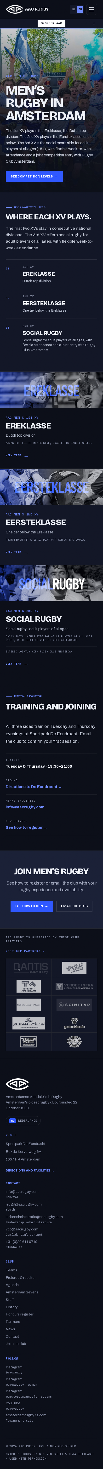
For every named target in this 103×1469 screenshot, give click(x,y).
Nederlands (24, 1120)
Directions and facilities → (30, 1170)
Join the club (16, 1344)
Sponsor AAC (51, 23)
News (10, 1329)
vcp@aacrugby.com (22, 1229)
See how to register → (26, 827)
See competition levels (34, 176)
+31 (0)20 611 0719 (21, 1242)
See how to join (31, 906)
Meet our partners (25, 951)
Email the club (74, 906)
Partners (13, 1322)
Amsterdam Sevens (22, 1292)
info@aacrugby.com (25, 807)
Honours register (20, 1314)
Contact (12, 1336)
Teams (11, 1270)
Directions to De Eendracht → (34, 787)
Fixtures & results (20, 1278)
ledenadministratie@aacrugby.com (34, 1217)
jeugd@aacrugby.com (24, 1204)
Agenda (12, 1285)
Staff (10, 1300)
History (12, 1307)
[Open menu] (91, 9)
